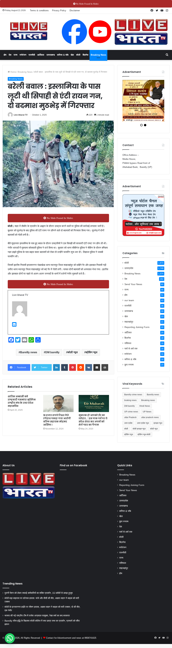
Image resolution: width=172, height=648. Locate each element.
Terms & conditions (39, 10)
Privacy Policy (59, 10)
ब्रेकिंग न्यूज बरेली (144, 436)
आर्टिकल (40, 55)
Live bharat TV (21, 115)
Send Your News (133, 286)
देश (10, 55)
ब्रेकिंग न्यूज (91, 352)
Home (13, 72)
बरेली (78, 55)
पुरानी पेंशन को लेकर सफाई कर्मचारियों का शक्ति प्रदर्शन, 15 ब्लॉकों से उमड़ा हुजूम (39, 595)
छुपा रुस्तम (129, 367)
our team (129, 302)
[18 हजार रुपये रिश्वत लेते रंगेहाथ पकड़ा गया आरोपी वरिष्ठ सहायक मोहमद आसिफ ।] (58, 403)
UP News (147, 414)
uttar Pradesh (130, 419)
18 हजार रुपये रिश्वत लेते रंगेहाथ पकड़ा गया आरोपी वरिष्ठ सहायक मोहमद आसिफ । (57, 420)
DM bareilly (52, 352)
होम (5, 55)
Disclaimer (75, 10)
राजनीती (32, 55)
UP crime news (131, 414)
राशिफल (127, 345)
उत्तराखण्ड (51, 55)
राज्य (15, 55)
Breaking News (98, 55)
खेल (72, 55)
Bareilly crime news (133, 397)
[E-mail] (14, 325)
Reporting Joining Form (136, 329)
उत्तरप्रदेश (128, 270)
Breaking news (148, 402)
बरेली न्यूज (73, 352)
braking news (130, 402)
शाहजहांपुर (128, 324)
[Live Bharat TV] (28, 31)
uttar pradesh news (150, 419)
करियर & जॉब (62, 55)
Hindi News (144, 408)
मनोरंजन (23, 55)
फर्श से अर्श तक (130, 351)
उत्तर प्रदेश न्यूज (143, 425)
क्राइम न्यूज (158, 425)
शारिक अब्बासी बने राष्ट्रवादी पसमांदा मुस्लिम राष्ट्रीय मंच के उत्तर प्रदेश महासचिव (22, 401)
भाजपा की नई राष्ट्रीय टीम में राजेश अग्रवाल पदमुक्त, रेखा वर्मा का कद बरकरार (37, 618)
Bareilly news (28, 352)
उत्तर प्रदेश (128, 425)
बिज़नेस (85, 55)
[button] (10, 638)
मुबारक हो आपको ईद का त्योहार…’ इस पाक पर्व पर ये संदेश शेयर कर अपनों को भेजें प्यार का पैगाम (93, 420)
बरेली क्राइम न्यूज (139, 431)
